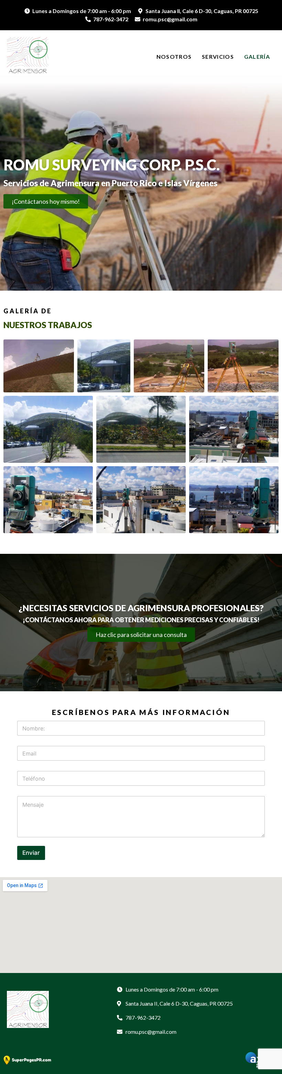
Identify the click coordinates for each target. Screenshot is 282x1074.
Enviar (31, 852)
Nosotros (174, 56)
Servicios (218, 56)
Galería (257, 56)
